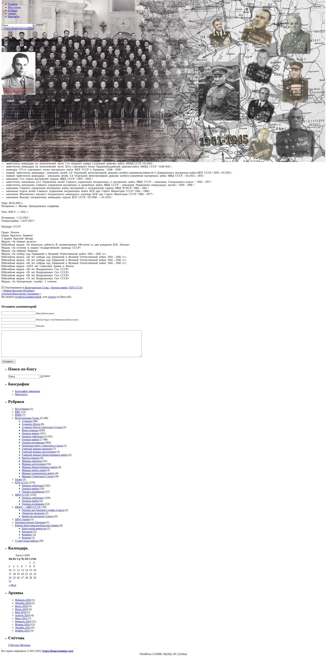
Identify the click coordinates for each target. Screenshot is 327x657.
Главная (12, 4)
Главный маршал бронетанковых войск (45, 454)
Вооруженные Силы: (37, 287)
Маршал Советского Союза (37, 476)
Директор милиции (33, 513)
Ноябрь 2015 (22, 630)
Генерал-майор (59, 287)
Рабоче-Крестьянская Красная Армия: (37, 525)
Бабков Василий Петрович (18, 290)
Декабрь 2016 (23, 603)
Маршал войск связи (34, 470)
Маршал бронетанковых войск (39, 467)
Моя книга (21, 394)
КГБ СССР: (76, 287)
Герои (18, 479)
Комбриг (27, 534)
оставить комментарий (28, 296)
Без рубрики (22, 408)
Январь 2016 (22, 624)
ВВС (18, 411)
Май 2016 (20, 612)
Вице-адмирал (30, 430)
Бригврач (27, 531)
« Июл (12, 585)
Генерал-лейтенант (33, 436)
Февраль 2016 (23, 621)
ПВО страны (22, 519)
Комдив (26, 537)
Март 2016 (21, 618)
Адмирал (27, 421)
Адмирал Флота (31, 424)
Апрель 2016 (22, 615)
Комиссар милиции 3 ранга (38, 516)
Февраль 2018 (23, 600)
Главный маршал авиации (37, 448)
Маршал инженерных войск (38, 473)
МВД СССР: (22, 494)
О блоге (12, 10)
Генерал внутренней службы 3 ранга (43, 510)
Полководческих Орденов (30, 522)
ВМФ (18, 415)
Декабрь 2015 (23, 627)
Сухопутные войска (26, 540)
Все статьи (14, 7)
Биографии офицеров (27, 391)
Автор (11, 13)
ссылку (52, 296)
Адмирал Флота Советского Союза (42, 427)
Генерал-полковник (33, 442)
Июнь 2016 (21, 609)
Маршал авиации (32, 461)
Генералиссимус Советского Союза (42, 445)
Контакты (14, 16)
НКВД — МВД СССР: (28, 507)
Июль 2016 (21, 606)
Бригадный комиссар (34, 528)
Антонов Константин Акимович (20, 293)
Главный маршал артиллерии (39, 451)
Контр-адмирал (31, 457)
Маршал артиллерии (34, 464)
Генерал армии (30, 433)
